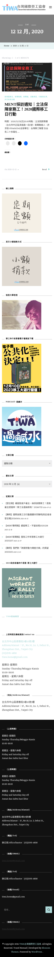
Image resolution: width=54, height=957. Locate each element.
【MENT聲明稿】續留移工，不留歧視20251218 (26, 525)
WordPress (36, 951)
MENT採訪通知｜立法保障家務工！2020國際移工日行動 (26, 109)
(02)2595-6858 (9, 653)
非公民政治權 (10, 99)
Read (44, 169)
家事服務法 (9, 97)
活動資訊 (33, 97)
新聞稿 (25, 97)
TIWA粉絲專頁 (12, 616)
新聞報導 (18, 97)
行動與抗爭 (43, 97)
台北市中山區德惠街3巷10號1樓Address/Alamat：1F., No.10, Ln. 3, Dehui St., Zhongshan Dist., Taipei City (26, 645)
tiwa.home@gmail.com (15, 656)
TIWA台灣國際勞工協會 (30, 943)
